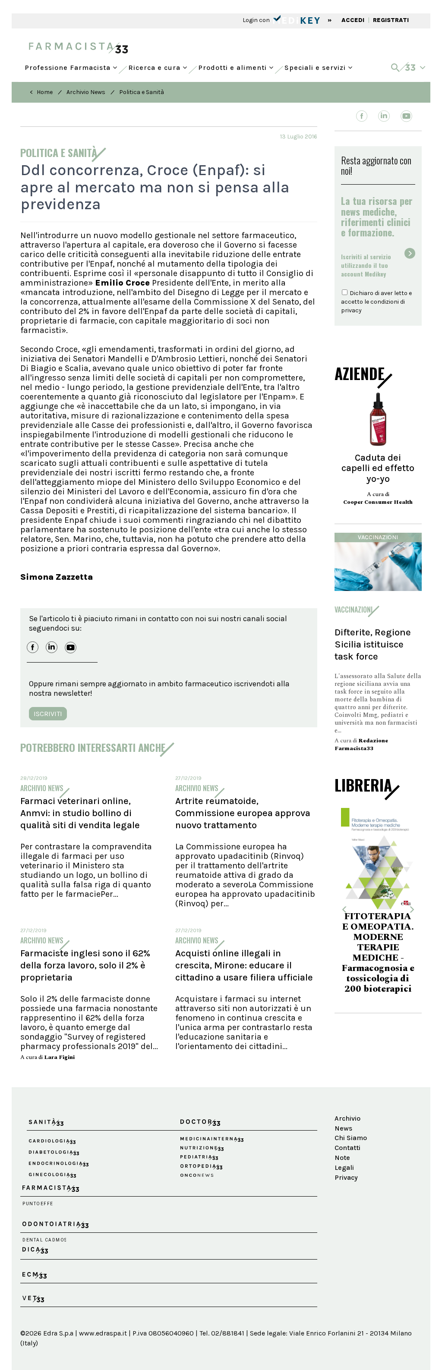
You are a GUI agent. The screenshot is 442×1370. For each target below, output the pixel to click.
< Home (41, 92)
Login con (257, 20)
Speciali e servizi (316, 65)
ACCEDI (352, 20)
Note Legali (344, 1162)
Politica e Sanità (141, 92)
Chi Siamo (351, 1138)
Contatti (347, 1148)
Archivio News (85, 92)
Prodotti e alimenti (233, 65)
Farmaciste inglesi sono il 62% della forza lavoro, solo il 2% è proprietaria (85, 965)
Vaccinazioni (378, 537)
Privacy (346, 1177)
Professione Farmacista (69, 65)
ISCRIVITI (48, 714)
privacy (351, 310)
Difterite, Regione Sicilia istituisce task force (373, 644)
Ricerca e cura (155, 65)
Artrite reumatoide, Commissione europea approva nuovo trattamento (242, 813)
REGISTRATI (391, 20)
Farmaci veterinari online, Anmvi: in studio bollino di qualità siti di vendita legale (80, 813)
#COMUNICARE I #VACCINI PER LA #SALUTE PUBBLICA (381, 943)
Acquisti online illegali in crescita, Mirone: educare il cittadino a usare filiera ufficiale (244, 965)
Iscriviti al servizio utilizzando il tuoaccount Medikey (366, 265)
